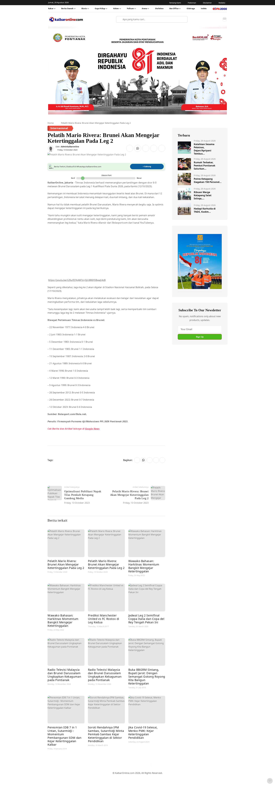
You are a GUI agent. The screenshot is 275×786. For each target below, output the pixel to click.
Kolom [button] (116, 8)
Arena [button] (144, 8)
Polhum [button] (130, 8)
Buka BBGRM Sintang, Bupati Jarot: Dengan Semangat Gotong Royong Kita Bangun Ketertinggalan (146, 676)
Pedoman (123, 777)
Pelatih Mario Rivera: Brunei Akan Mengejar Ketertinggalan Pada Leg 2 (66, 564)
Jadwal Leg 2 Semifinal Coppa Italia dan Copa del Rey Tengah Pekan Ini (146, 618)
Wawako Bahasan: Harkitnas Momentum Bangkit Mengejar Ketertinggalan (143, 566)
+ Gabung (147, 166)
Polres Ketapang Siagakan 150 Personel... (208, 180)
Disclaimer (137, 777)
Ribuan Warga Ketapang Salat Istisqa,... (202, 195)
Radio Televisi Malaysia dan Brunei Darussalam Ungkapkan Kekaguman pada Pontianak (64, 675)
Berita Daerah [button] (67, 8)
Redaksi (149, 777)
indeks (204, 8)
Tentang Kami (108, 777)
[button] (218, 19)
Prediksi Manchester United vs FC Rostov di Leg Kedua (103, 618)
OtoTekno (159, 8)
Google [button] (89, 428)
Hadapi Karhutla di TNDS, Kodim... (205, 210)
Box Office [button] (174, 8)
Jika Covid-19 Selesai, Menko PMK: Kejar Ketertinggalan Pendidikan (143, 732)
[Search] (184, 19)
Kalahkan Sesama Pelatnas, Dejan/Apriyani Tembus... (204, 149)
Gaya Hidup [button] (100, 8)
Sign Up (200, 337)
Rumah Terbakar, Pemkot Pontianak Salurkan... (204, 165)
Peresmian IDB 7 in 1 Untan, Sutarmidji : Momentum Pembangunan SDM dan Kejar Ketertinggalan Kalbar (64, 735)
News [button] (96, 428)
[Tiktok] (148, 765)
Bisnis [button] (84, 8)
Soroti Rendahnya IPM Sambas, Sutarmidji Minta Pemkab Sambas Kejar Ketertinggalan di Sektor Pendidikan (106, 734)
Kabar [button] (50, 8)
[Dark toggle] (224, 19)
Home (51, 122)
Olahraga (191, 8)
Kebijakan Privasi (165, 777)
